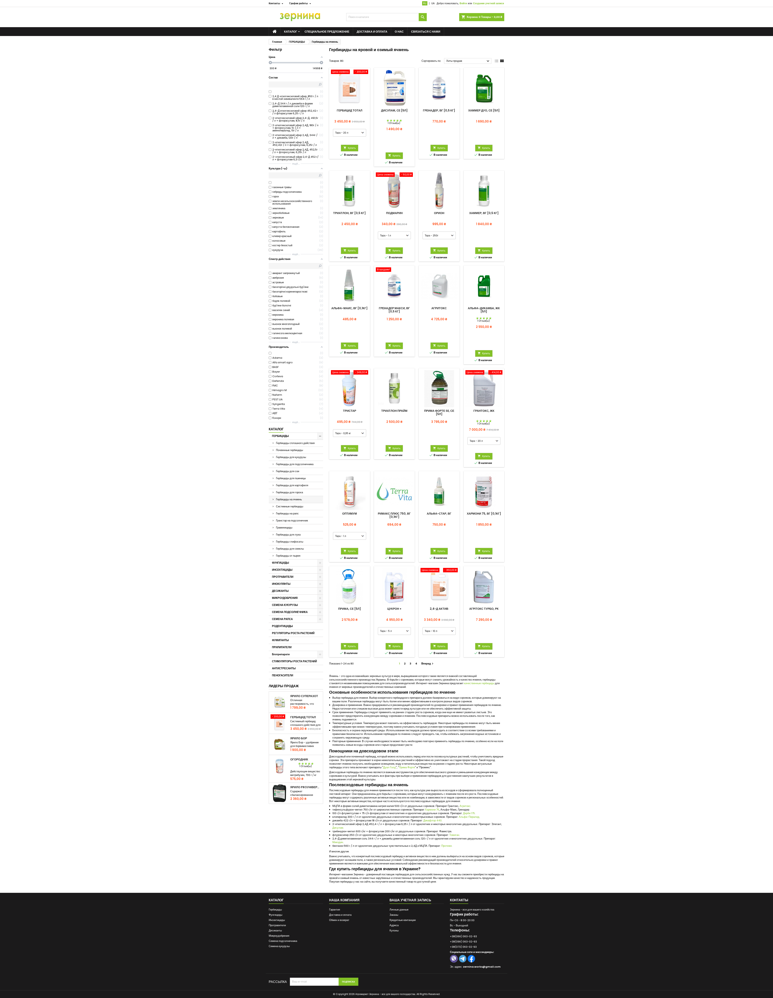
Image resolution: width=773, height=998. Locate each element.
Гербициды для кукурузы (291, 457)
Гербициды (275, 909)
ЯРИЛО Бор (298, 738)
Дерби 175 (469, 813)
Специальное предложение (327, 32)
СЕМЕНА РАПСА (282, 619)
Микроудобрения (279, 936)
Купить (349, 148)
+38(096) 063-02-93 (463, 941)
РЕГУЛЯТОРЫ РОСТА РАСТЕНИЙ (293, 633)
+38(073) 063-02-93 (463, 947)
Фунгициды (275, 915)
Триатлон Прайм (394, 411)
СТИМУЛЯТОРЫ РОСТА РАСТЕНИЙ (294, 661)
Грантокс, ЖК (483, 411)
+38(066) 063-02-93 (463, 936)
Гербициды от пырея (288, 556)
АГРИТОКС (439, 308)
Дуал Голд (389, 767)
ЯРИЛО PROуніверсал (305, 787)
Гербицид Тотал (303, 717)
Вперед (427, 663)
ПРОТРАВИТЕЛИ (282, 577)
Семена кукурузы (279, 946)
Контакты (459, 900)
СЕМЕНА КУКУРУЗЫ (285, 605)
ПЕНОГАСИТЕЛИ (282, 675)
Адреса (394, 925)
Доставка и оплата (372, 32)
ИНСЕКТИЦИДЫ (282, 570)
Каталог (276, 429)
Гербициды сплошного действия (295, 443)
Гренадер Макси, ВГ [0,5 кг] (394, 309)
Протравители (277, 925)
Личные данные (399, 909)
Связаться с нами (425, 32)
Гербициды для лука (288, 535)
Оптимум (349, 514)
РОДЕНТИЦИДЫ (282, 626)
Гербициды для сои (287, 471)
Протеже (446, 846)
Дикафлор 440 (432, 820)
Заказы (394, 915)
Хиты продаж (468, 61)
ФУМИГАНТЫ (280, 640)
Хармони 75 (432, 810)
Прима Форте (407, 767)
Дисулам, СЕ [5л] (394, 110)
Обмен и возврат (339, 920)
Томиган (454, 835)
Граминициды (284, 527)
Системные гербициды (289, 506)
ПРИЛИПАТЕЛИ (281, 647)
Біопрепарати (281, 654)
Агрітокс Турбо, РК (484, 609)
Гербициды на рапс (287, 513)
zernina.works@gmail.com (482, 967)
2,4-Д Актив (439, 609)
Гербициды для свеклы (290, 549)
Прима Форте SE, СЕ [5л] (439, 412)
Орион (439, 213)
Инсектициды (277, 920)
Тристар (349, 411)
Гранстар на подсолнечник (292, 520)
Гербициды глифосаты (289, 542)
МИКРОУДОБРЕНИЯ (285, 598)
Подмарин (394, 213)
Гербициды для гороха (289, 492)
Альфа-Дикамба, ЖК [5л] (484, 309)
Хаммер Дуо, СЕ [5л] (484, 110)
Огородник (299, 759)
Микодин (337, 842)
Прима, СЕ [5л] (349, 609)
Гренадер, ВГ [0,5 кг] (439, 110)
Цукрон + (394, 609)
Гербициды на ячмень (289, 499)
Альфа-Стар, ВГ (439, 514)
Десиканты (275, 930)
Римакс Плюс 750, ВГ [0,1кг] (394, 515)
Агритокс (465, 806)
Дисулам (337, 828)
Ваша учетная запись (410, 900)
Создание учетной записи (488, 3)
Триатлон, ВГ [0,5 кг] (349, 213)
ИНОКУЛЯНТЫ (281, 584)
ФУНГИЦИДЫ (280, 563)
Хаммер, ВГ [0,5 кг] (484, 213)
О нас (399, 32)
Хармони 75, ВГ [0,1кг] (484, 514)
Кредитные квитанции (403, 920)
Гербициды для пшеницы (291, 478)
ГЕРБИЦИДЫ (280, 436)
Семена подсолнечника (283, 941)
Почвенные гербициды (289, 450)
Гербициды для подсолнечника (294, 464)
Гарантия (334, 909)
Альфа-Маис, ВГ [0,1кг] (349, 308)
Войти (463, 3)
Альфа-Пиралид (469, 817)
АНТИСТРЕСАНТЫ (284, 668)
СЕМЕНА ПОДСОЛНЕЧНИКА (290, 612)
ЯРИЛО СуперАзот (304, 696)
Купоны (394, 930)
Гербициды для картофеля (292, 485)
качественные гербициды (479, 683)
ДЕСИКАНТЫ (280, 591)
